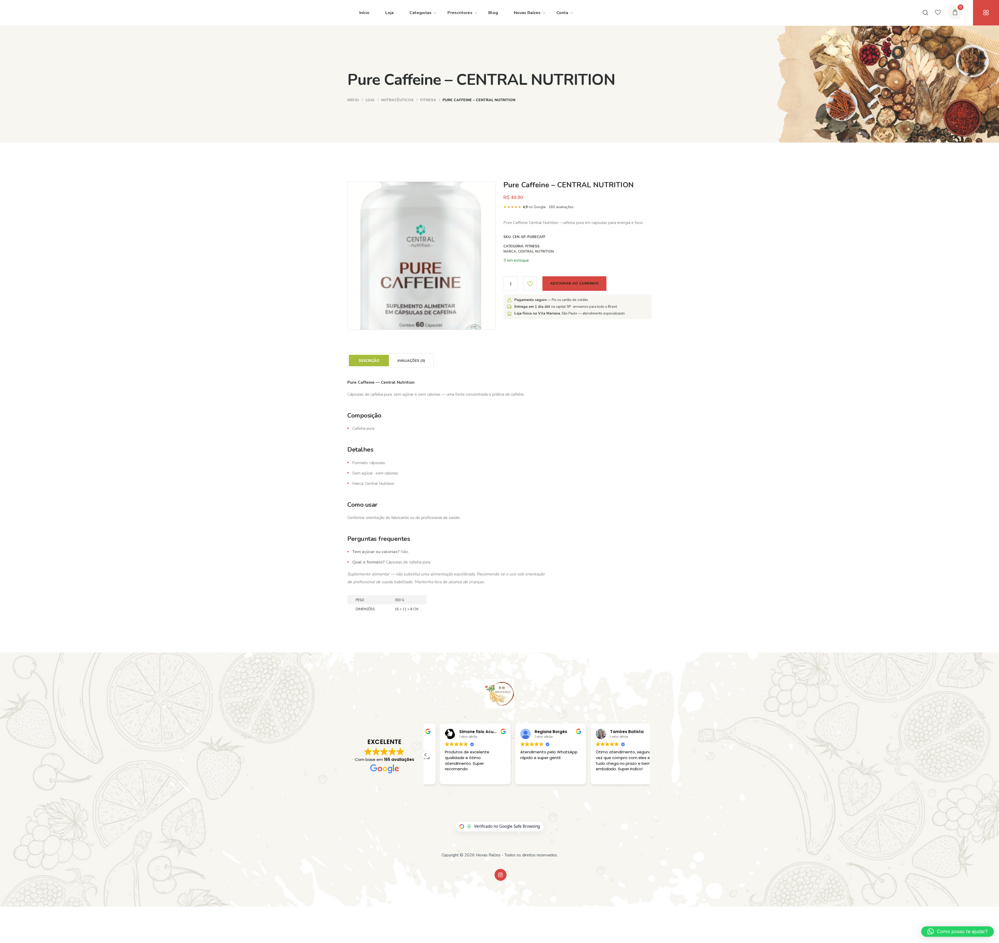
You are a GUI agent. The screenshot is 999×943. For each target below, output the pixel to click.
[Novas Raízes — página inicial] (499, 693)
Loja (389, 13)
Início (364, 13)
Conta (562, 13)
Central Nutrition (536, 251)
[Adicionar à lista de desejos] (530, 283)
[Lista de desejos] (938, 12)
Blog (493, 13)
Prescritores (459, 13)
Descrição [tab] (369, 360)
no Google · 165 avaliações (538, 206)
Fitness (428, 100)
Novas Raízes (527, 13)
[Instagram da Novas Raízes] (501, 875)
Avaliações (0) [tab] (411, 360)
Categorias (420, 13)
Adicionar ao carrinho (574, 283)
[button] (426, 755)
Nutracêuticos (397, 100)
